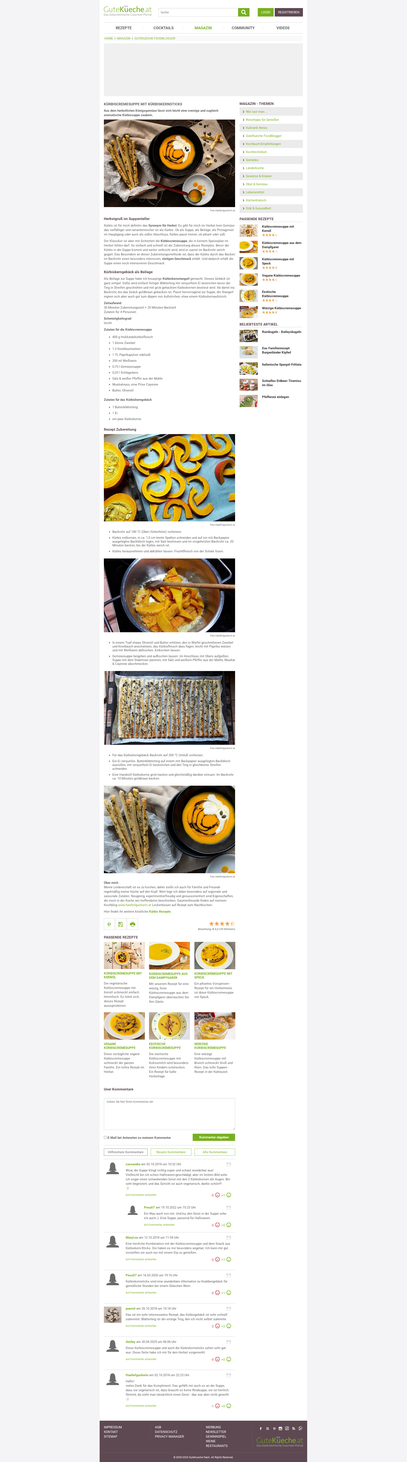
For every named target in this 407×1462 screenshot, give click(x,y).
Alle (215, 1152)
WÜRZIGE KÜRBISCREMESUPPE (210, 1046)
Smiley (130, 1342)
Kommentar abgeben (214, 1137)
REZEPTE (124, 28)
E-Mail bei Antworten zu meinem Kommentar (139, 1138)
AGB (158, 1427)
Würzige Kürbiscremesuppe (281, 308)
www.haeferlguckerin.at (134, 905)
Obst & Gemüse (257, 184)
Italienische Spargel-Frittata (281, 364)
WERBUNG (213, 1427)
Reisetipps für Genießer (262, 120)
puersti (130, 1308)
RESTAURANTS (217, 1446)
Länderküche (255, 168)
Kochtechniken (256, 152)
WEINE (211, 1441)
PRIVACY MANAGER (169, 1436)
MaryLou (132, 1237)
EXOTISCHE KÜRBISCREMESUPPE (165, 1046)
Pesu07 (149, 1207)
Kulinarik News (256, 128)
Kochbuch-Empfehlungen (263, 144)
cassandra (133, 1164)
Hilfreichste (126, 1152)
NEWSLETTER (216, 1432)
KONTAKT (111, 1432)
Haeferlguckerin (137, 1375)
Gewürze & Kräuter (259, 176)
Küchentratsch (256, 200)
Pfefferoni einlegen (275, 397)
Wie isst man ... (257, 112)
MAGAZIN (203, 28)
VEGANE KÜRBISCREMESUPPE (119, 1046)
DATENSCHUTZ (166, 1432)
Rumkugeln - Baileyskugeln (281, 332)
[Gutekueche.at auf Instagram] (280, 1428)
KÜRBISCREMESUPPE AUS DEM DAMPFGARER (168, 976)
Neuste (171, 1152)
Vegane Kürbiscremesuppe (281, 275)
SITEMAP (110, 1436)
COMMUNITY (243, 28)
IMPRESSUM (113, 1427)
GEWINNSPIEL (216, 1436)
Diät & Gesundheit (258, 208)
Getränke (252, 160)
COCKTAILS (163, 28)
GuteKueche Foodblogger (264, 136)
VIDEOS (283, 28)
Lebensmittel (255, 192)
